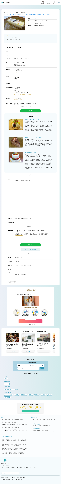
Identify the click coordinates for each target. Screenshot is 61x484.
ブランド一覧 (26, 467)
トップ (2, 467)
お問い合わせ (25, 477)
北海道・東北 (4, 424)
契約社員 (36, 425)
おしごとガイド (21, 469)
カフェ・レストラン (45, 431)
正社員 (33, 425)
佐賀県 (10, 430)
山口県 (18, 427)
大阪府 (6, 419)
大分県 (20, 430)
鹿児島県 (26, 430)
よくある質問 (19, 477)
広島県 (6, 427)
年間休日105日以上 (20, 452)
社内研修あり (9, 448)
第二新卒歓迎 (21, 448)
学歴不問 (3, 449)
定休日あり (3, 440)
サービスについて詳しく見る (31, 324)
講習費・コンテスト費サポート (12, 445)
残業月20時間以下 (13, 440)
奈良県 (18, 419)
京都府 (15, 419)
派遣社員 (46, 425)
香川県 (9, 429)
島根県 (12, 427)
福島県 (26, 424)
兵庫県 (9, 419)
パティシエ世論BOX (36, 469)
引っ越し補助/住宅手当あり (6, 444)
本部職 (54, 419)
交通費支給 (24, 444)
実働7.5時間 (8, 440)
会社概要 (13, 477)
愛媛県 (6, 429)
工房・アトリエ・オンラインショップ (37, 431)
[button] (4, 24)
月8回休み (15, 452)
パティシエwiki (28, 469)
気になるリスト (33, 467)
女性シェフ (3, 439)
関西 (2, 419)
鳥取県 (15, 427)
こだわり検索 (13, 467)
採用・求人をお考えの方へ (10, 472)
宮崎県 (23, 430)
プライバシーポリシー (10, 479)
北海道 (8, 424)
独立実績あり (8, 439)
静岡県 (9, 422)
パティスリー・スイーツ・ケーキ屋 (36, 430)
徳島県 (12, 429)
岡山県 (9, 427)
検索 (42, 368)
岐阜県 (12, 422)
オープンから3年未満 (23, 439)
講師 (51, 419)
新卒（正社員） (51, 425)
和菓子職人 (48, 419)
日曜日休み (10, 453)
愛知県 (6, 422)
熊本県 (16, 430)
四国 (2, 429)
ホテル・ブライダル (45, 430)
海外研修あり (4, 448)
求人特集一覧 (19, 467)
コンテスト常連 (13, 439)
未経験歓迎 (16, 448)
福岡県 (7, 430)
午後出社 (24, 440)
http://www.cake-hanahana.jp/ (21, 277)
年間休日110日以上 (5, 453)
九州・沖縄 (3, 430)
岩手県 (17, 424)
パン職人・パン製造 (38, 419)
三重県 (15, 422)
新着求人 (7, 467)
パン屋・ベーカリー (52, 431)
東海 (2, 422)
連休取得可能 (10, 452)
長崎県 (13, 430)
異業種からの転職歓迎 (14, 449)
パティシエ (33, 419)
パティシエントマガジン (12, 469)
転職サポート (3, 469)
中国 (2, 427)
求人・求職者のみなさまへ (20, 479)
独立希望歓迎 (7, 449)
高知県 (15, 429)
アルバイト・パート (41, 425)
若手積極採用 (26, 448)
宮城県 (11, 424)
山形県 (23, 424)
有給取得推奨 (15, 453)
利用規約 (3, 479)
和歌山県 (21, 419)
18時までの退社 (20, 440)
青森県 (14, 424)
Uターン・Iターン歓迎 (21, 449)
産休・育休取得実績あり (21, 453)
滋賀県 (12, 419)
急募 (12, 448)
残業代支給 (19, 444)
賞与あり (16, 444)
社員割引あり (19, 445)
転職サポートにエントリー (30, 320)
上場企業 (18, 439)
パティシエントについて (5, 477)
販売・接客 (44, 419)
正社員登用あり (4, 445)
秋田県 (20, 424)
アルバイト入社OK (4, 452)
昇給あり (12, 444)
